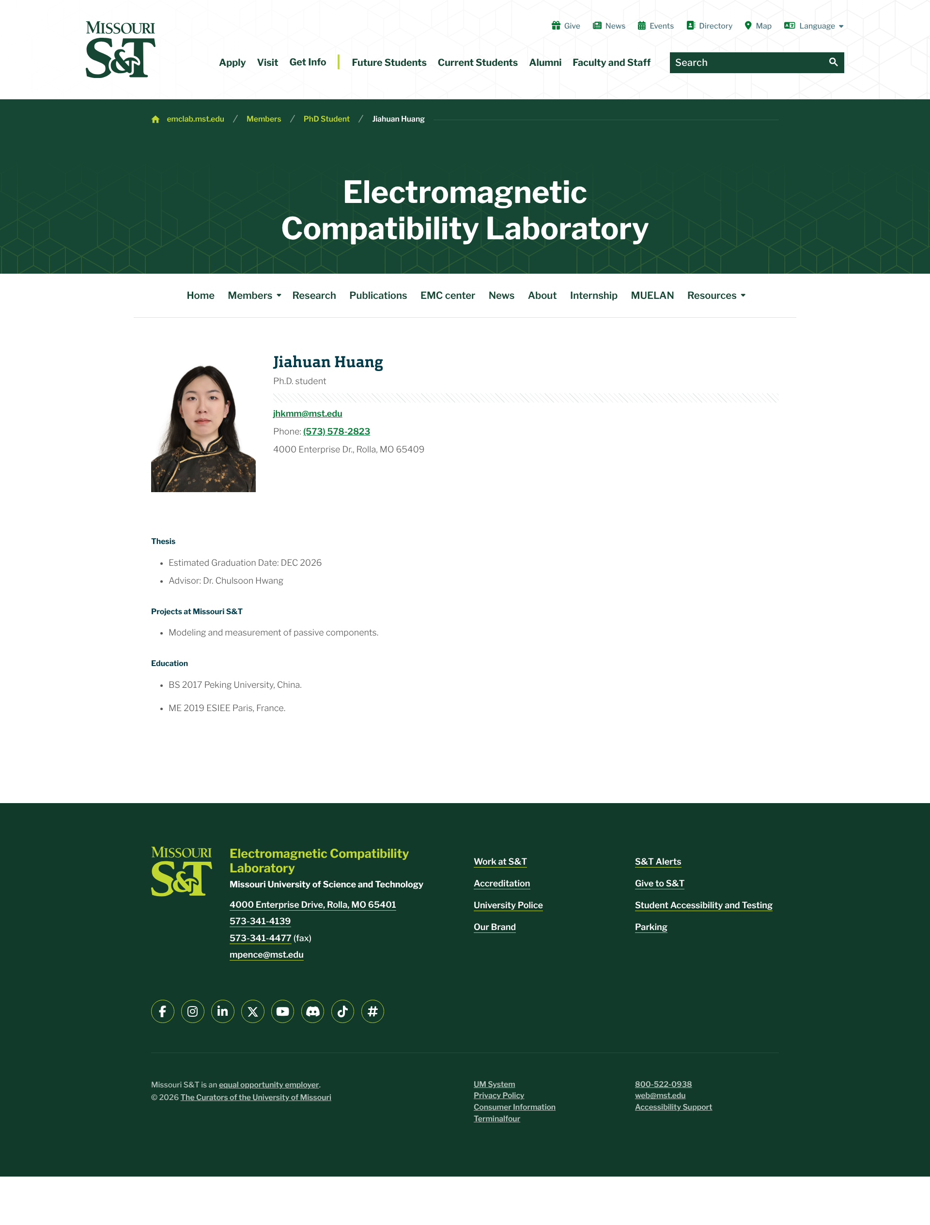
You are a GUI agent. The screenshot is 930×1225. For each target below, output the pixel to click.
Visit (268, 62)
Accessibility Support (674, 1107)
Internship (594, 295)
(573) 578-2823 (336, 432)
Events (662, 26)
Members (264, 119)
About (542, 295)
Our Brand (495, 927)
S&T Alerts (658, 862)
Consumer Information (515, 1107)
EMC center (448, 295)
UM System (494, 1084)
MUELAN (652, 295)
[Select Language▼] (814, 26)
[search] (833, 62)
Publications (378, 295)
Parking (651, 927)
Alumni (545, 62)
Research (314, 295)
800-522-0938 (663, 1084)
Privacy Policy (499, 1095)
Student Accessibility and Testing (704, 905)
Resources (712, 295)
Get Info (307, 62)
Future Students (389, 62)
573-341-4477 (261, 938)
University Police (508, 905)
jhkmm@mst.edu (307, 414)
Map (764, 26)
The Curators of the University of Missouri (256, 1097)
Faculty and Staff (612, 62)
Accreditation (502, 884)
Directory (715, 26)
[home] (120, 49)
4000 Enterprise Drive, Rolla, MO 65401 (313, 905)
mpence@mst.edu (267, 955)
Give (572, 26)
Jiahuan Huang (398, 119)
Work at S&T (500, 862)
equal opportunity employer (269, 1084)
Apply (232, 62)
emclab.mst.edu (195, 119)
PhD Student (327, 119)
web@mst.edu (660, 1095)
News (615, 26)
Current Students (478, 62)
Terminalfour (497, 1118)
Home (200, 295)
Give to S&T (659, 884)
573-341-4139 (260, 921)
